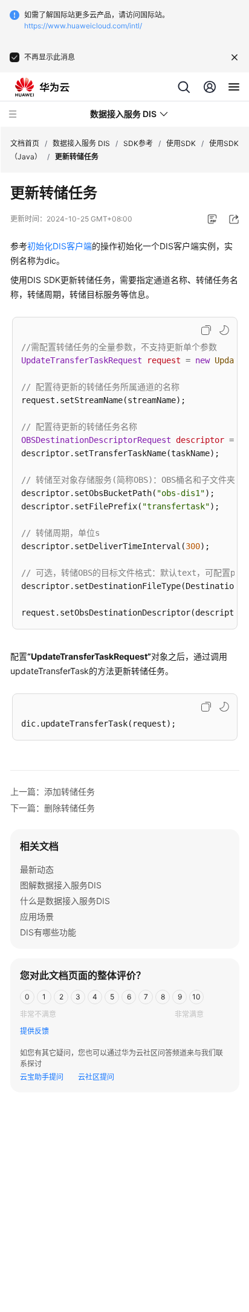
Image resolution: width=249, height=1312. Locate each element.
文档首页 (24, 143)
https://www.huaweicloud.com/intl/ (83, 25)
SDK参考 (138, 143)
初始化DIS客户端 (59, 246)
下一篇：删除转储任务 (52, 808)
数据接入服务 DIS (81, 143)
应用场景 (37, 916)
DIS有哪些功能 (48, 932)
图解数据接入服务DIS (61, 885)
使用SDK (181, 143)
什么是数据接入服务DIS (65, 901)
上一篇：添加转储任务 (52, 791)
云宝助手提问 (41, 1076)
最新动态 (37, 869)
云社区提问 (96, 1076)
